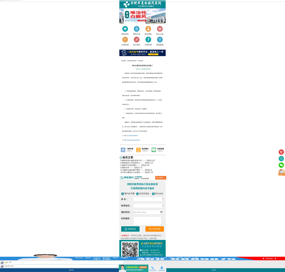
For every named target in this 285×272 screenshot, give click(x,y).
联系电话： (126, 205)
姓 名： (124, 199)
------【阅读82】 (146, 170)
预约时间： (126, 212)
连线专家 (71, 270)
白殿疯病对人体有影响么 (129, 163)
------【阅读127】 (136, 168)
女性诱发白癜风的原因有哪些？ (133, 140)
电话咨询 (153, 270)
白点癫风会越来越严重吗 (129, 170)
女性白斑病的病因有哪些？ (132, 135)
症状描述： (126, 218)
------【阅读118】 (147, 163)
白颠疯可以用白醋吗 (127, 165)
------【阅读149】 (143, 165)
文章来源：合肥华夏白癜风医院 (143, 69)
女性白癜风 (140, 60)
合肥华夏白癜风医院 (131, 60)
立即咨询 (214, 269)
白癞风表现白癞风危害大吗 (130, 160)
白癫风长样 (124, 168)
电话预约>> (160, 178)
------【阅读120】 (149, 160)
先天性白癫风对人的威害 (129, 172)
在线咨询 (162, 270)
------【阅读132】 (147, 172)
